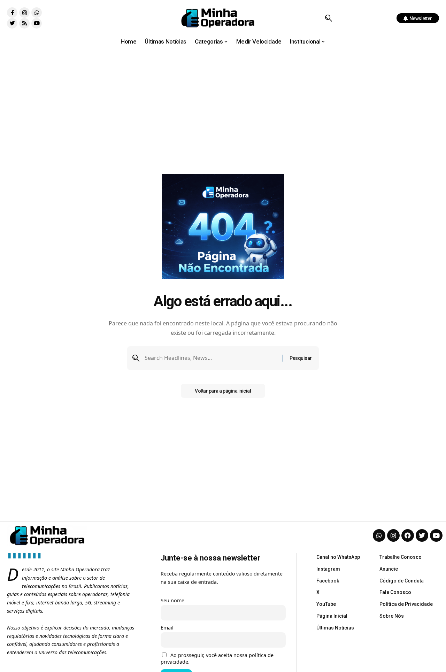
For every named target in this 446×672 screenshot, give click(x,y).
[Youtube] (36, 23)
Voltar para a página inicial (223, 391)
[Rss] (24, 23)
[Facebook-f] (12, 12)
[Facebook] (407, 535)
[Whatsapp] (36, 12)
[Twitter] (12, 23)
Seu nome (172, 600)
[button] (328, 18)
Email (167, 627)
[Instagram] (24, 12)
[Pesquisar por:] (211, 358)
